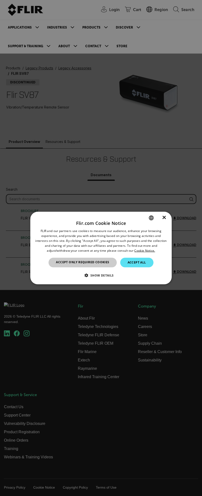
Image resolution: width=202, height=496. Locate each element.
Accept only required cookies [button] (82, 262)
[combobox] (151, 218)
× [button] (164, 217)
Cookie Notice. (144, 250)
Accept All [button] (137, 262)
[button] (101, 275)
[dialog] (101, 248)
